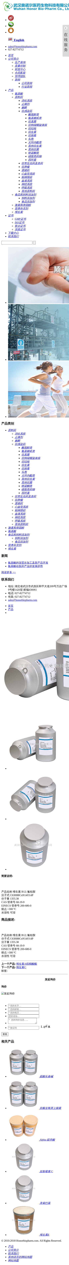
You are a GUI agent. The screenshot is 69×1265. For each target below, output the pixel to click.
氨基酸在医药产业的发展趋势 (25, 566)
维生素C (21, 967)
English (18, 40)
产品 (10, 609)
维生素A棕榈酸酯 (26, 963)
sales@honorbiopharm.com (22, 46)
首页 (10, 605)
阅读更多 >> (8, 572)
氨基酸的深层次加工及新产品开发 (28, 562)
